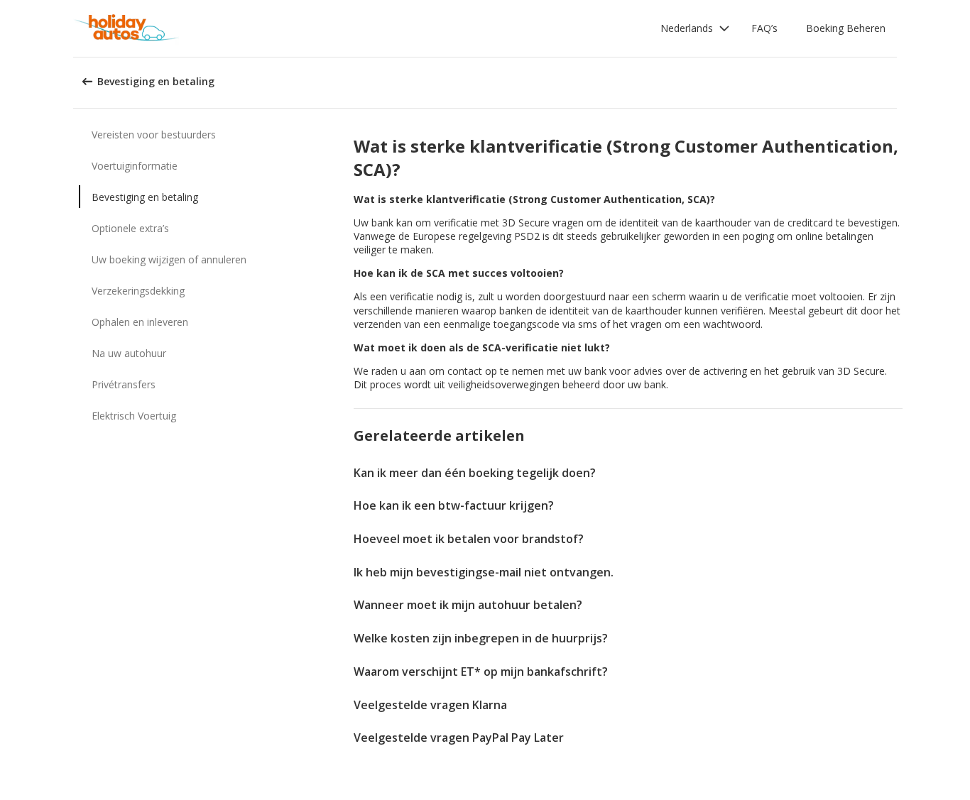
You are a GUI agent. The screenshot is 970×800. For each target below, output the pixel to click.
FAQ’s (764, 28)
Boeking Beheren (845, 28)
